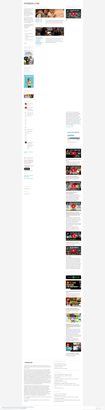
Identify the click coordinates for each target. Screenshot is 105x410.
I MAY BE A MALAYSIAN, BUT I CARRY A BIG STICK (63, 375)
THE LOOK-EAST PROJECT (59, 388)
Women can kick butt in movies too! (38, 20)
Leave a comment (38, 24)
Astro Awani (54, 9)
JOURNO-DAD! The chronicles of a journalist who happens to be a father (66, 396)
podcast (57, 27)
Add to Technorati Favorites (28, 178)
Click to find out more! (69, 126)
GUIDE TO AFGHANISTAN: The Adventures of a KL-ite (63, 374)
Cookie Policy (24, 408)
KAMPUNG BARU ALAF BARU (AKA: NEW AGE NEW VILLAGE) (65, 383)
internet (48, 27)
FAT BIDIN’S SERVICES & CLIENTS (60, 365)
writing (63, 9)
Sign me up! (27, 168)
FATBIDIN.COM (31, 3)
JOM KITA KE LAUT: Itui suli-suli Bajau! (60, 368)
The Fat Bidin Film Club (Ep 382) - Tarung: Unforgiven (30, 109)
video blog (60, 27)
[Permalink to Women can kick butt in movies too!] (49, 13)
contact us (32, 25)
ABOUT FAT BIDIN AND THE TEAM (60, 363)
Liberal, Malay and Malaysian (59, 398)
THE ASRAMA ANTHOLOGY (59, 401)
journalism (60, 9)
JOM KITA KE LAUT (69, 112)
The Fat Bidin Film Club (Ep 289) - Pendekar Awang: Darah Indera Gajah (30, 145)
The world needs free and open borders (30, 131)
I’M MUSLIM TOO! (57, 377)
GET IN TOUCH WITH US (29, 39)
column (57, 9)
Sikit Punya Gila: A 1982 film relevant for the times (30, 114)
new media (54, 27)
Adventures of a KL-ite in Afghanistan (60, 393)
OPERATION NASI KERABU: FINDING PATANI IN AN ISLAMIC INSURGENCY (67, 399)
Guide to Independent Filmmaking (60, 395)
